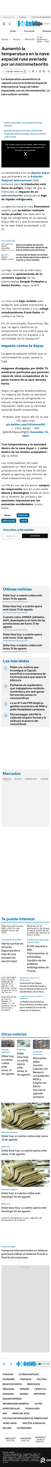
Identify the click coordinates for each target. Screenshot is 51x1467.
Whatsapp (39, 1364)
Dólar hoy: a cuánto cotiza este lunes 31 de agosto (22, 597)
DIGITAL (10, 1439)
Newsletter (42, 1364)
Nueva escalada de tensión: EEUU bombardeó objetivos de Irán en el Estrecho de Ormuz (32, 247)
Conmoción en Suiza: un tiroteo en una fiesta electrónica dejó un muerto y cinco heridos (32, 257)
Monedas (7, 779)
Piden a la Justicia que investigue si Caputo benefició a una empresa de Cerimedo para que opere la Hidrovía (28, 673)
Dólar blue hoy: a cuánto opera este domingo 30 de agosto (24, 1209)
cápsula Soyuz (40, 172)
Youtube (32, 1364)
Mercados (33, 1384)
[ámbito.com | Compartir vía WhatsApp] (29, 71)
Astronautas (9, 520)
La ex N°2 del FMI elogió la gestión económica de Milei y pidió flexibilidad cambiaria (28, 706)
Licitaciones (24, 1428)
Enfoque (22, 17)
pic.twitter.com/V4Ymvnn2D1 (25, 424)
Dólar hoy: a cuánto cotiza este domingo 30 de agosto (21, 1194)
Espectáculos (11, 1408)
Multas (7, 1428)
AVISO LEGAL (10, 1423)
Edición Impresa (12, 1398)
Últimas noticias (29, 1374)
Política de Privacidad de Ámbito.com (25, 1418)
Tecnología (32, 1408)
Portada (8, 1374)
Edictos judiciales (34, 1423)
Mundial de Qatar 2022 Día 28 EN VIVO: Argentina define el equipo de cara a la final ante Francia (25, 133)
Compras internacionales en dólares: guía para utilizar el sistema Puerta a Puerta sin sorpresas (24, 1254)
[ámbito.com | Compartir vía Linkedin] (40, 71)
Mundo (16, 39)
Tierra (24, 520)
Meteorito (30, 39)
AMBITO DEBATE (40, 1439)
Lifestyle (40, 1389)
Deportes (40, 1393)
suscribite (38, 24)
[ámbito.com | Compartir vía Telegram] (44, 71)
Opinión (24, 1389)
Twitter (4, 1364)
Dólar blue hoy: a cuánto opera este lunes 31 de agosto (22, 607)
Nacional (8, 1393)
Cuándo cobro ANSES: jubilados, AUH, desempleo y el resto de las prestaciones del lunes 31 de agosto (24, 622)
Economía (29, 31)
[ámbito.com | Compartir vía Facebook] (33, 71)
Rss (5, 1413)
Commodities (31, 779)
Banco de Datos (12, 1384)
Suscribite (35, 536)
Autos (38, 1403)
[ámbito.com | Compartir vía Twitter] (36, 71)
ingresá (47, 24)
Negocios (8, 1389)
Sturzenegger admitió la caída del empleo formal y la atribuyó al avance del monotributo (28, 719)
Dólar (13, 31)
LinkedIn (25, 1364)
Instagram (17, 1364)
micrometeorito (12, 195)
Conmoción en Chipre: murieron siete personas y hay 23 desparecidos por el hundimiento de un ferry (33, 987)
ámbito (4, 39)
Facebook (11, 1364)
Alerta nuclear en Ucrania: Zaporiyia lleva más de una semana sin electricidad (12, 952)
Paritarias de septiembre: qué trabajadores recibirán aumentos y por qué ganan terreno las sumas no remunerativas (27, 691)
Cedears (44, 779)
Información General (16, 1403)
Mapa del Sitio (21, 1413)
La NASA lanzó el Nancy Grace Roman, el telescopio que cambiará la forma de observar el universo (34, 1006)
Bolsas (18, 779)
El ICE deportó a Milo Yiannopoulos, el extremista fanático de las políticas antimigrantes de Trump (38, 958)
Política (42, 1379)
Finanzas (25, 1379)
